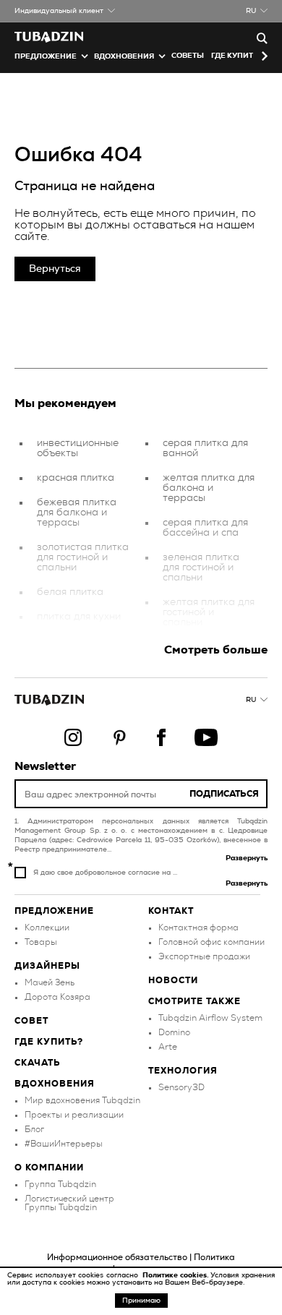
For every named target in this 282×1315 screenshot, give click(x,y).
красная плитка (75, 478)
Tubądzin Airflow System (210, 1018)
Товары (41, 942)
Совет (31, 1020)
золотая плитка (75, 641)
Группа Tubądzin (60, 1184)
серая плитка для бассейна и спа (205, 528)
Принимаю (141, 1300)
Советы (187, 55)
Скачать (37, 1062)
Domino (174, 1032)
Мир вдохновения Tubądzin (82, 1100)
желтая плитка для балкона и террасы (209, 488)
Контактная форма (198, 927)
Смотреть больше (216, 650)
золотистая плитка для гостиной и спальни (83, 557)
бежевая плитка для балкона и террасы (76, 512)
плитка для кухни (79, 617)
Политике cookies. (176, 1275)
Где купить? (48, 1041)
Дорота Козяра (57, 997)
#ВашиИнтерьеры (64, 1143)
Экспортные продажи (204, 956)
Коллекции (47, 927)
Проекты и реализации (74, 1114)
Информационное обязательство (117, 1257)
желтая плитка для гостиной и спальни (209, 612)
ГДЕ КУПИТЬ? (236, 55)
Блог (34, 1129)
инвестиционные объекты (78, 448)
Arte (167, 1046)
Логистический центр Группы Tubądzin (69, 1203)
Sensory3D (181, 1087)
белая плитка (70, 592)
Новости (173, 980)
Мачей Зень (49, 982)
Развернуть (247, 858)
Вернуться (55, 269)
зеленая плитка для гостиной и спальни (201, 567)
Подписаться (224, 793)
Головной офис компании (211, 942)
